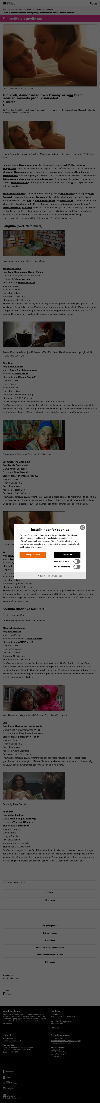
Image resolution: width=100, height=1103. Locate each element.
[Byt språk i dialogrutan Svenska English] (82, 528)
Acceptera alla (32, 554)
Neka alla (67, 554)
